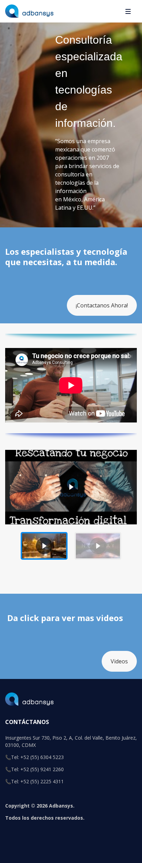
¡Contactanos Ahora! (102, 305)
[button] (44, 546)
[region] (71, 506)
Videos (119, 661)
